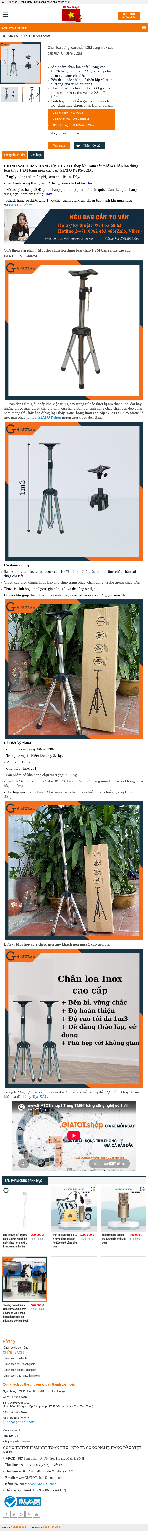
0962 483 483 (51, 1527)
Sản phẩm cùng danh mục (23, 1180)
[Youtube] (36, 1514)
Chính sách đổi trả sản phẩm (19, 1364)
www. (32, 1484)
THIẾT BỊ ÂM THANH (37, 35)
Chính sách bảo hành (15, 1358)
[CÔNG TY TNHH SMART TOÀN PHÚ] (73, 13)
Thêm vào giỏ (91, 145)
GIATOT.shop (21, 205)
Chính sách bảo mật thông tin (20, 1370)
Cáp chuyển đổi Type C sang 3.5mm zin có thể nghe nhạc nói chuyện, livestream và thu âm (15, 1240)
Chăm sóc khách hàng (16, 1347)
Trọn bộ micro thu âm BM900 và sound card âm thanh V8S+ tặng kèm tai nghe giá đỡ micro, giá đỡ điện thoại (15, 1312)
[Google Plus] (21, 1514)
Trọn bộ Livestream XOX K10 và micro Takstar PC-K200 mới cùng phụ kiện (65, 1240)
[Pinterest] (28, 1514)
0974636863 (18, 1527)
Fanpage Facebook (20, 1422)
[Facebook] (6, 1514)
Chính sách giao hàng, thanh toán (22, 1375)
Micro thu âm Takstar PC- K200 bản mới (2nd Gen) (114, 1238)
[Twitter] (13, 1514)
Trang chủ (11, 35)
